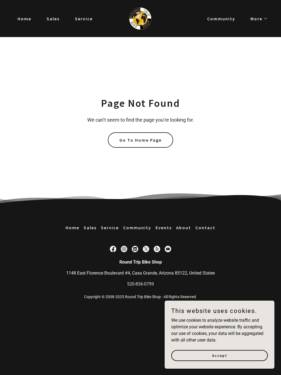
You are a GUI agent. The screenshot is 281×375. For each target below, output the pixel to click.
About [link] (183, 227)
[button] (257, 18)
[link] (140, 18)
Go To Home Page (140, 140)
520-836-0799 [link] (140, 284)
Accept (219, 355)
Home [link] (24, 18)
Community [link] (221, 18)
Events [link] (164, 227)
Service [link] (84, 18)
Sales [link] (53, 18)
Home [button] (72, 227)
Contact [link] (205, 227)
